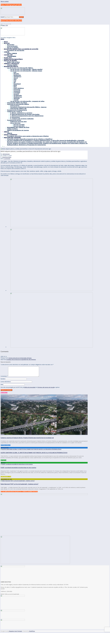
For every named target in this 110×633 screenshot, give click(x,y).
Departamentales (6, 157)
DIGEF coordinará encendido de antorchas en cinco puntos (18, 467)
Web (2, 384)
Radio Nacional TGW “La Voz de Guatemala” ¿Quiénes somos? (19, 484)
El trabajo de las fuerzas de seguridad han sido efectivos (21, 359)
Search (2, 17)
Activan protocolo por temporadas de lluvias (20, 358)
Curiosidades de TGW (6, 479)
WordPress (32, 631)
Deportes (3, 462)
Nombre (3, 379)
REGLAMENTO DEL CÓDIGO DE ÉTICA (18, 127)
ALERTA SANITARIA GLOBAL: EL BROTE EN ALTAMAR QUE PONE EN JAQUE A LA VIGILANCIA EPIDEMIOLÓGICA (34, 452)
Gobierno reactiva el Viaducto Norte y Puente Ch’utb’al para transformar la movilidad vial (27, 438)
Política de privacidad (29, 387)
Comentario (4, 376)
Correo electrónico (5, 381)
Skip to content (5, 1)
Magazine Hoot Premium (15, 631)
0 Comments (7, 158)
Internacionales (5, 447)
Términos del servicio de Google (45, 387)
